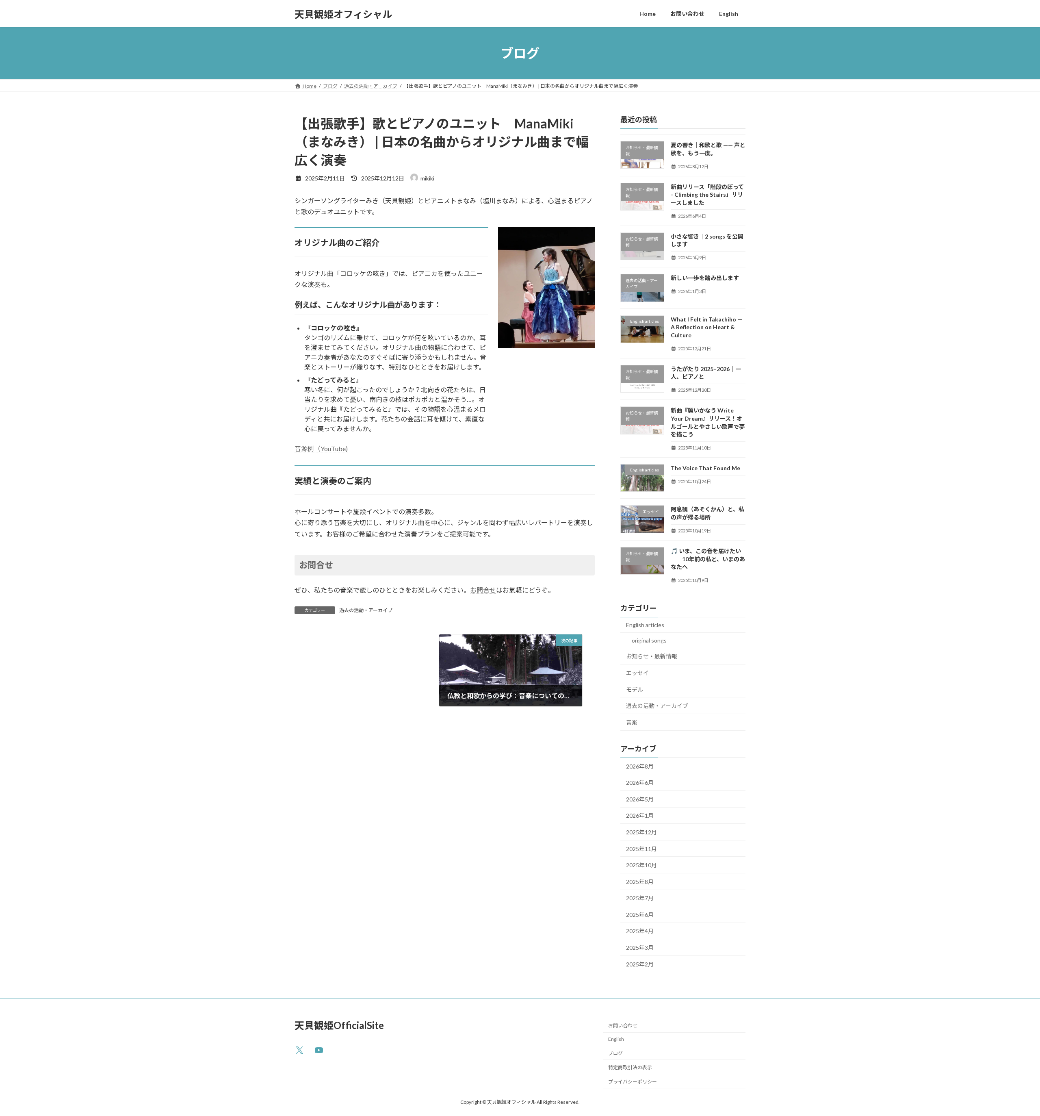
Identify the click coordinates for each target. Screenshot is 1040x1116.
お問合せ (316, 565)
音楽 (631, 722)
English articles (645, 624)
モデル (634, 689)
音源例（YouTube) (321, 448)
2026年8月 (640, 766)
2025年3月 (640, 947)
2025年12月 (641, 832)
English (616, 1039)
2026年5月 (640, 799)
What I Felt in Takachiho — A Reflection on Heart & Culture (706, 327)
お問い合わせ (622, 1026)
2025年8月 (640, 881)
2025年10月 (641, 865)
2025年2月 (640, 964)
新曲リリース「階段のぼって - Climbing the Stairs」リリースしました (707, 194)
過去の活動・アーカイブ (365, 610)
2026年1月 (640, 815)
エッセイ (637, 672)
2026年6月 (640, 782)
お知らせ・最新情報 (651, 656)
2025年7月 (640, 898)
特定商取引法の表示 (630, 1067)
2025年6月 (640, 914)
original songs (649, 640)
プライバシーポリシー (632, 1081)
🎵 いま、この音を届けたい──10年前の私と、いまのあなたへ (708, 558)
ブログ (615, 1053)
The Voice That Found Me (705, 468)
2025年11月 (641, 848)
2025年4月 (640, 931)
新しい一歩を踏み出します (705, 278)
